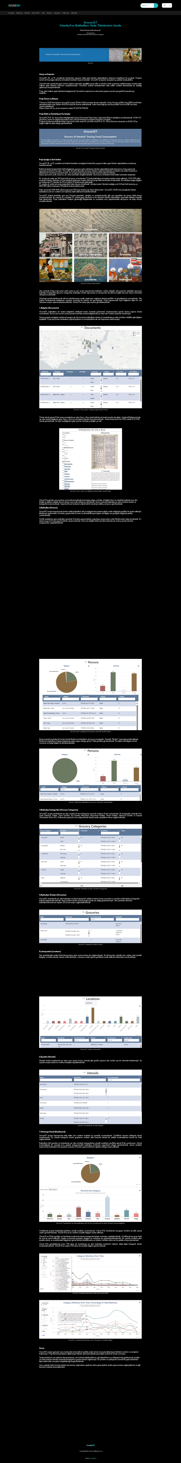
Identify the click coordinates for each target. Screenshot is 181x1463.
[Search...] (156, 5)
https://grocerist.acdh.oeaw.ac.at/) (65, 291)
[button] (19, 12)
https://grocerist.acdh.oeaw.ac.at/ (90, 30)
